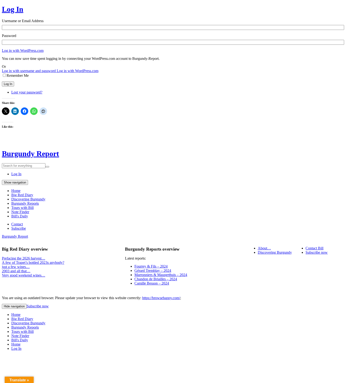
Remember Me (18, 75)
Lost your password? (26, 92)
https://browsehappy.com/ (161, 298)
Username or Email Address (23, 21)
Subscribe (18, 228)
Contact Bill (314, 248)
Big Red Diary (22, 195)
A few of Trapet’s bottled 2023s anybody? (33, 263)
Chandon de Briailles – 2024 (155, 279)
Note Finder (20, 212)
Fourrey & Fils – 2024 (151, 266)
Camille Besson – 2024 (151, 283)
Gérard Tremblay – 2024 (152, 271)
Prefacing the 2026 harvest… (23, 258)
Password (9, 36)
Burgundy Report (30, 153)
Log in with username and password (29, 71)
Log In (12, 9)
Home (15, 191)
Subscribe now (317, 252)
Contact (17, 224)
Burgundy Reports (25, 203)
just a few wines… (16, 267)
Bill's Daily (19, 216)
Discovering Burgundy (28, 199)
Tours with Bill (22, 208)
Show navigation (15, 182)
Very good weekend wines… (23, 275)
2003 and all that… (16, 271)
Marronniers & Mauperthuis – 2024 (160, 275)
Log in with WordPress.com (23, 51)
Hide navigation (14, 306)
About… (264, 248)
